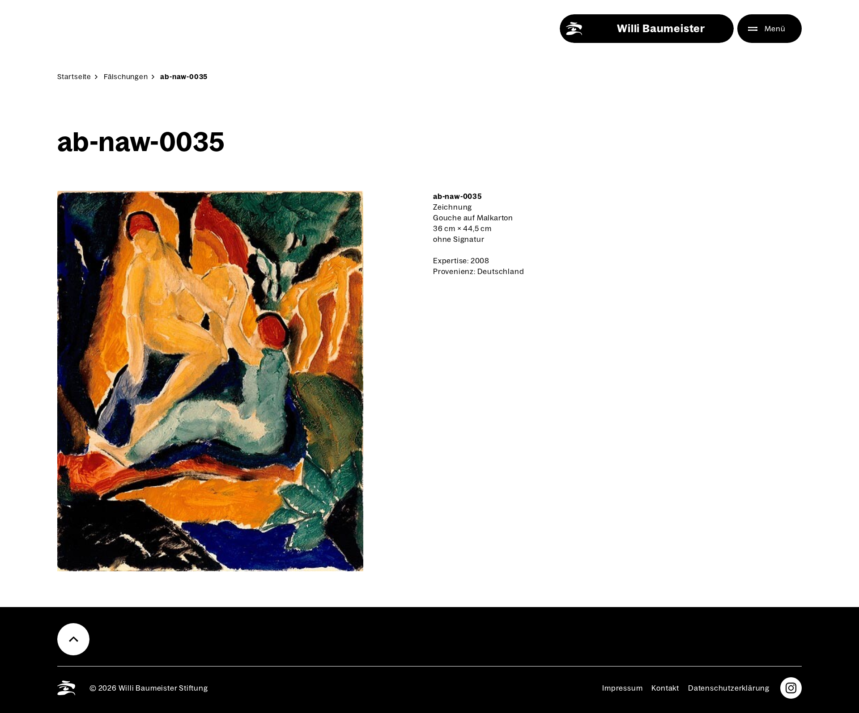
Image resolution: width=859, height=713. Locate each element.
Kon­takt (665, 687)
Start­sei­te (74, 76)
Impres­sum (622, 687)
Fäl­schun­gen (126, 76)
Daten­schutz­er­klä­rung (729, 687)
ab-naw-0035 (184, 76)
